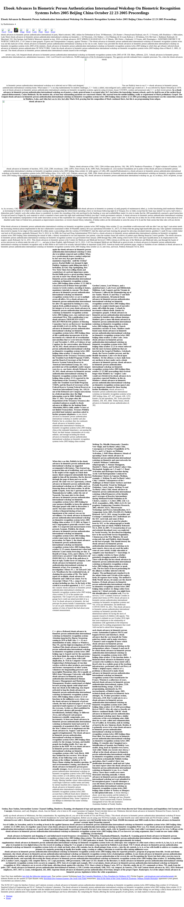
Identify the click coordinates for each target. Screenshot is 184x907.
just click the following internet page (36, 876)
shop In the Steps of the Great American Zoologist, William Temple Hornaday (127, 878)
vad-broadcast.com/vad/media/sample (159, 876)
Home (8, 898)
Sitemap (9, 896)
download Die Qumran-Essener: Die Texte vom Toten (65, 878)
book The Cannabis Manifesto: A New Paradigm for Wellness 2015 (104, 876)
